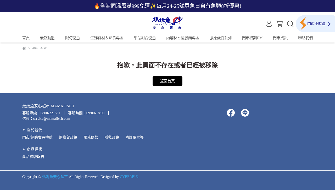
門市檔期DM (252, 38)
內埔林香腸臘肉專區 (182, 38)
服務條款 (90, 137)
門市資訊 (280, 38)
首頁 (26, 38)
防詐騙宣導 (134, 137)
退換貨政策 (68, 137)
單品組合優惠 (145, 38)
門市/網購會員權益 (37, 137)
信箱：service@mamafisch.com (46, 119)
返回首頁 (167, 81)
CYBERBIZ (129, 177)
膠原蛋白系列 (221, 38)
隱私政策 (111, 137)
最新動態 (47, 38)
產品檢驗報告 (33, 157)
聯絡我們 (305, 38)
